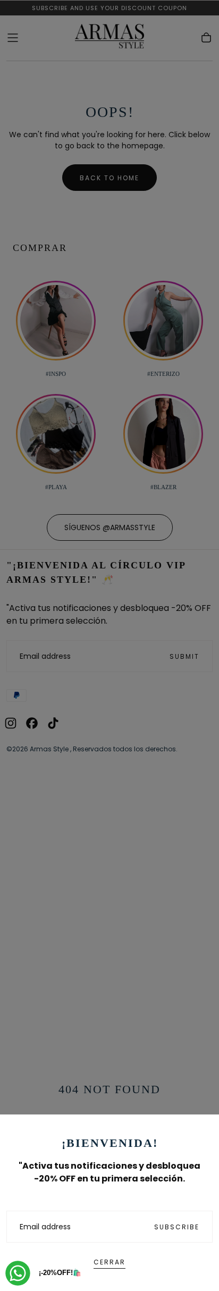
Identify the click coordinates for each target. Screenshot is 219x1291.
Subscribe (176, 1226)
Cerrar (109, 1262)
